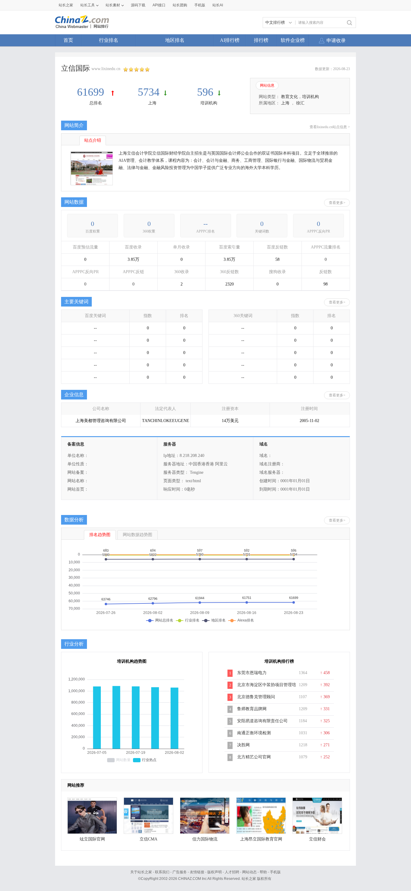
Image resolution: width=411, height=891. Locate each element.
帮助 (263, 872)
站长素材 (113, 5)
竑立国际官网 (92, 839)
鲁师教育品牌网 (252, 709)
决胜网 (243, 745)
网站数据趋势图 (137, 534)
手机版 (275, 872)
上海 (152, 103)
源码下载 (138, 5)
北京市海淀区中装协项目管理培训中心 (266, 688)
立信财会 (317, 839)
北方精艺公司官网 (254, 757)
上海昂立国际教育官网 (261, 839)
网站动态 (249, 872)
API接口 (159, 5)
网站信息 (267, 85)
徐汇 (300, 103)
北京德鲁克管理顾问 (256, 697)
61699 (92, 92)
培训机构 (208, 103)
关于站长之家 (141, 872)
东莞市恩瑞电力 (252, 673)
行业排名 (108, 40)
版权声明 (214, 872)
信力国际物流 (205, 839)
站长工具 (87, 5)
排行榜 (261, 40)
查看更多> (337, 203)
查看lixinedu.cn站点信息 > (330, 127)
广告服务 (179, 872)
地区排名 (174, 40)
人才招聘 (232, 872)
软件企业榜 (293, 40)
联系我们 (162, 872)
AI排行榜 (229, 40)
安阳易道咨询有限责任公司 (262, 721)
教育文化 (289, 96)
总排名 (95, 103)
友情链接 (197, 872)
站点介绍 (92, 140)
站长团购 (180, 5)
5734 (148, 92)
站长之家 (66, 5)
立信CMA (148, 839)
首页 (68, 40)
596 (205, 92)
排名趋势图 (99, 534)
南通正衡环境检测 (254, 733)
